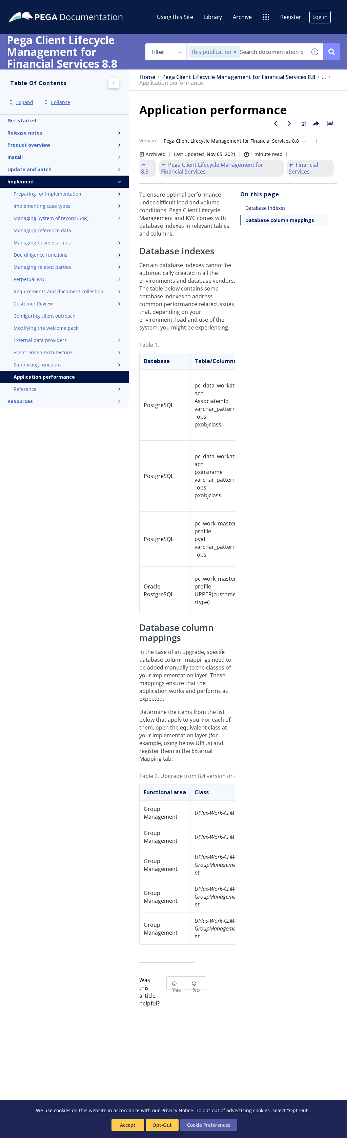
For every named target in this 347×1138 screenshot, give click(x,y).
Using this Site (175, 17)
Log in (320, 17)
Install (15, 157)
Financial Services (303, 168)
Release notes (24, 132)
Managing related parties (42, 267)
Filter (157, 52)
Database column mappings (279, 220)
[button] (235, 52)
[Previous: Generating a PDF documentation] (276, 123)
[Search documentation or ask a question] (331, 51)
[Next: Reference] (289, 123)
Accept (128, 1125)
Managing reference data (42, 230)
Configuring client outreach (45, 316)
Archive (242, 17)
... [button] (324, 77)
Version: (148, 140)
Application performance (44, 377)
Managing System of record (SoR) (51, 218)
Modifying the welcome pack (46, 328)
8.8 (144, 171)
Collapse (60, 102)
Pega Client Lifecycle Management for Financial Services (212, 168)
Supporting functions (38, 364)
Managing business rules (42, 242)
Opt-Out (162, 1125)
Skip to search (82, 8)
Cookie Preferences (208, 1125)
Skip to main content (30, 8)
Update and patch (29, 169)
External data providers (40, 340)
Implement (20, 181)
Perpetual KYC (30, 279)
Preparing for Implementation (47, 194)
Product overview (28, 145)
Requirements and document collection (58, 291)
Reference (25, 389)
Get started (21, 120)
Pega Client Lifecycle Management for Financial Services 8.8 (238, 77)
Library (213, 17)
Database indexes (265, 208)
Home (147, 77)
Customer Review (33, 303)
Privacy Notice (177, 1110)
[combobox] (246, 51)
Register (290, 17)
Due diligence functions (40, 255)
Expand (24, 102)
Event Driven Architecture (43, 352)
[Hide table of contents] (113, 83)
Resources (20, 401)
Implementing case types (42, 206)
